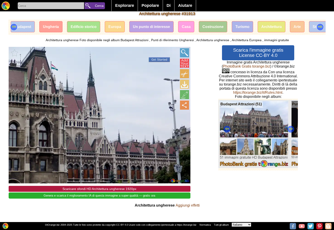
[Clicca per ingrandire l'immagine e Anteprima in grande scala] (184, 52)
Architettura (271, 27)
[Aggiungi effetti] (184, 94)
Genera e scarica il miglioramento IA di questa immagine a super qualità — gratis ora (99, 195)
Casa (186, 27)
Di (169, 5)
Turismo (242, 27)
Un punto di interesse (151, 27)
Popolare (150, 5)
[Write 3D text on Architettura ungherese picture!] (184, 63)
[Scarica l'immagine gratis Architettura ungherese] (184, 84)
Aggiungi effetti (188, 205)
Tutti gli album (221, 224)
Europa (114, 27)
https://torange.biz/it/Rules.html (257, 92)
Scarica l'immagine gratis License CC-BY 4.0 (258, 53)
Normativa (205, 224)
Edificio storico (84, 27)
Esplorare (124, 5)
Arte (297, 27)
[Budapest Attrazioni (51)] (254, 167)
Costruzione (213, 27)
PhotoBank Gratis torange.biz (246, 66)
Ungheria (51, 27)
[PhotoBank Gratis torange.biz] (5, 5)
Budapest (22, 27)
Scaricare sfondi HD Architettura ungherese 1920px (99, 189)
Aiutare (185, 5)
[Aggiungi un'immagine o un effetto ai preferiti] (14, 52)
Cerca (99, 6)
